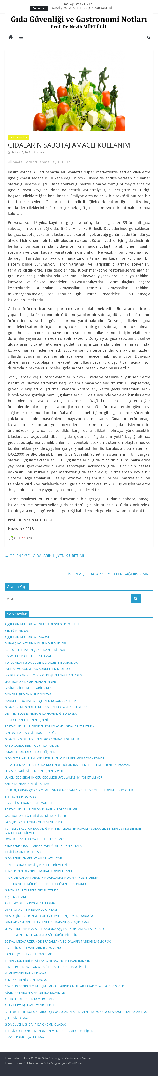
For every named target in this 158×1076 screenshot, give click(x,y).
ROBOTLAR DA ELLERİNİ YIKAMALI (28, 656)
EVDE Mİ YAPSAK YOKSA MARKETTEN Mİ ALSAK (37, 669)
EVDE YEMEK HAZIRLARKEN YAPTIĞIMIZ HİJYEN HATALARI (44, 846)
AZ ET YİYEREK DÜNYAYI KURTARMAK (31, 903)
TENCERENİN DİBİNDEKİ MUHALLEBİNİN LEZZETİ (39, 871)
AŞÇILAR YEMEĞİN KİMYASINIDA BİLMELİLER (35, 992)
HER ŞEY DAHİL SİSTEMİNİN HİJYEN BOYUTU (35, 771)
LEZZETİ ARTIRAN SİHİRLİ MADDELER (30, 803)
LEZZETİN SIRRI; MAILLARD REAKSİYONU (33, 948)
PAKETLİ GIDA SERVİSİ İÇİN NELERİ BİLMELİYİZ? (37, 865)
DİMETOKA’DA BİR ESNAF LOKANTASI (31, 909)
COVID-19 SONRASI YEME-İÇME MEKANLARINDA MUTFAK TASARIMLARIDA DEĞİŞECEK (64, 986)
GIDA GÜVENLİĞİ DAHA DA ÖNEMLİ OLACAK (35, 1024)
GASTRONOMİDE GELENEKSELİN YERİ (31, 682)
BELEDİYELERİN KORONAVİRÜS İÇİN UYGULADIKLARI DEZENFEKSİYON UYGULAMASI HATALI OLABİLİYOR (77, 1012)
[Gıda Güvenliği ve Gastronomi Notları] (10, 38)
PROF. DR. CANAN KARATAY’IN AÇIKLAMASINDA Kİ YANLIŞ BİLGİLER (51, 877)
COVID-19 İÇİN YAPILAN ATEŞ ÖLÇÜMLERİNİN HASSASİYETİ (45, 967)
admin (41, 152)
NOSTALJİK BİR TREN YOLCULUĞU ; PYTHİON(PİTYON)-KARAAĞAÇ (50, 916)
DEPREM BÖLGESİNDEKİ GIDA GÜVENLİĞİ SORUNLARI (42, 713)
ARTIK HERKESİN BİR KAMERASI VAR (29, 999)
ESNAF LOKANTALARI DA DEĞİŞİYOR (30, 752)
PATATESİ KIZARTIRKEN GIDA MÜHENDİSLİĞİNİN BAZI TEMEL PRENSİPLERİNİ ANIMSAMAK (67, 765)
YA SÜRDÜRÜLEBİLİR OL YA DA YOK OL (32, 745)
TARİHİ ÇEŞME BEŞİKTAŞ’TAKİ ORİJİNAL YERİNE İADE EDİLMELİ (48, 960)
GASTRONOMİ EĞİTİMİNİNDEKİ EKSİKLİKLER (35, 816)
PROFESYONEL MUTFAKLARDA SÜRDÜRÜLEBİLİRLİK (41, 935)
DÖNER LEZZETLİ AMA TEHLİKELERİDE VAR (34, 839)
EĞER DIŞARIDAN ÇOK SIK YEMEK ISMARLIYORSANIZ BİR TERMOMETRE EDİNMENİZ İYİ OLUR (69, 790)
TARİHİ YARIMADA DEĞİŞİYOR (25, 852)
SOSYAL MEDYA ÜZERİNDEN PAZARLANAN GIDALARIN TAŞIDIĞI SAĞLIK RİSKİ (58, 941)
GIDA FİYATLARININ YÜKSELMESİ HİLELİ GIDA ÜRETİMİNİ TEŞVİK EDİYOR (55, 758)
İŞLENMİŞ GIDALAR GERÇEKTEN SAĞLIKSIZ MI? (110, 573)
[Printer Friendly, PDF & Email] (20, 538)
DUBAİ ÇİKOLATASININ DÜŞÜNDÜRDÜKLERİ (81, 8)
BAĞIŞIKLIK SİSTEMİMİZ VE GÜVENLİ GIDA (33, 822)
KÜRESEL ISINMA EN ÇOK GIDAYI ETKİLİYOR (35, 650)
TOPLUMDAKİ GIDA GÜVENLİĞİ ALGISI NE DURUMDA (41, 662)
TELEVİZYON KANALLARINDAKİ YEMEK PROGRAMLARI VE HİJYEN (49, 1031)
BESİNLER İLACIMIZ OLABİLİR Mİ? (28, 688)
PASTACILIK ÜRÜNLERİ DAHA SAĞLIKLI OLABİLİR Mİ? (41, 809)
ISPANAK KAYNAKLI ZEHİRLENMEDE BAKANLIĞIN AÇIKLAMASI (47, 922)
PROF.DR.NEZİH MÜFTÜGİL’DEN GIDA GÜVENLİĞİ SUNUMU (45, 884)
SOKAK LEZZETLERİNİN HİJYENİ (26, 720)
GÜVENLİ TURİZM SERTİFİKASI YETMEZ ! (32, 890)
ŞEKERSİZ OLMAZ (17, 1018)
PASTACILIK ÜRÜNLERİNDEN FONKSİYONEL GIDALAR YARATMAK (49, 726)
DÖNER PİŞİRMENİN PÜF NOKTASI (28, 694)
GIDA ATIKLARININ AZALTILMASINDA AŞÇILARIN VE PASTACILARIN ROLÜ (55, 929)
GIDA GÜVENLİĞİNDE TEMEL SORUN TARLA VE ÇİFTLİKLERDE (47, 707)
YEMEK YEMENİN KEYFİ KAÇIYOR (27, 980)
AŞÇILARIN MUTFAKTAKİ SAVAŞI (27, 637)
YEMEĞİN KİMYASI (17, 630)
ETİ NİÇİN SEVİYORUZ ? (20, 797)
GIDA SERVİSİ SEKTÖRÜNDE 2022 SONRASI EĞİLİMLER (42, 739)
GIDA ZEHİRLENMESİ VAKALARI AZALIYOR (33, 858)
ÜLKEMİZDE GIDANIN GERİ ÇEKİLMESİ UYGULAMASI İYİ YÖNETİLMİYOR (53, 777)
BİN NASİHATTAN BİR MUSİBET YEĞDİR (32, 733)
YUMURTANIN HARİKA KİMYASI (26, 973)
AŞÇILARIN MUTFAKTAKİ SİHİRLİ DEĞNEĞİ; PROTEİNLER (43, 624)
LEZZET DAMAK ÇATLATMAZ (25, 1037)
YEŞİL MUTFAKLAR (17, 897)
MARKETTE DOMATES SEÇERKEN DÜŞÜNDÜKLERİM (40, 701)
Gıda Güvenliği (18, 137)
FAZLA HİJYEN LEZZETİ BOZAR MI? (28, 954)
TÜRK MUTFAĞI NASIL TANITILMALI (29, 1005)
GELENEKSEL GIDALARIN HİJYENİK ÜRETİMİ (44, 555)
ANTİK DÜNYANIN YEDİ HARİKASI (27, 784)
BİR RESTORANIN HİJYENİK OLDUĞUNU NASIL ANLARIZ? (43, 675)
